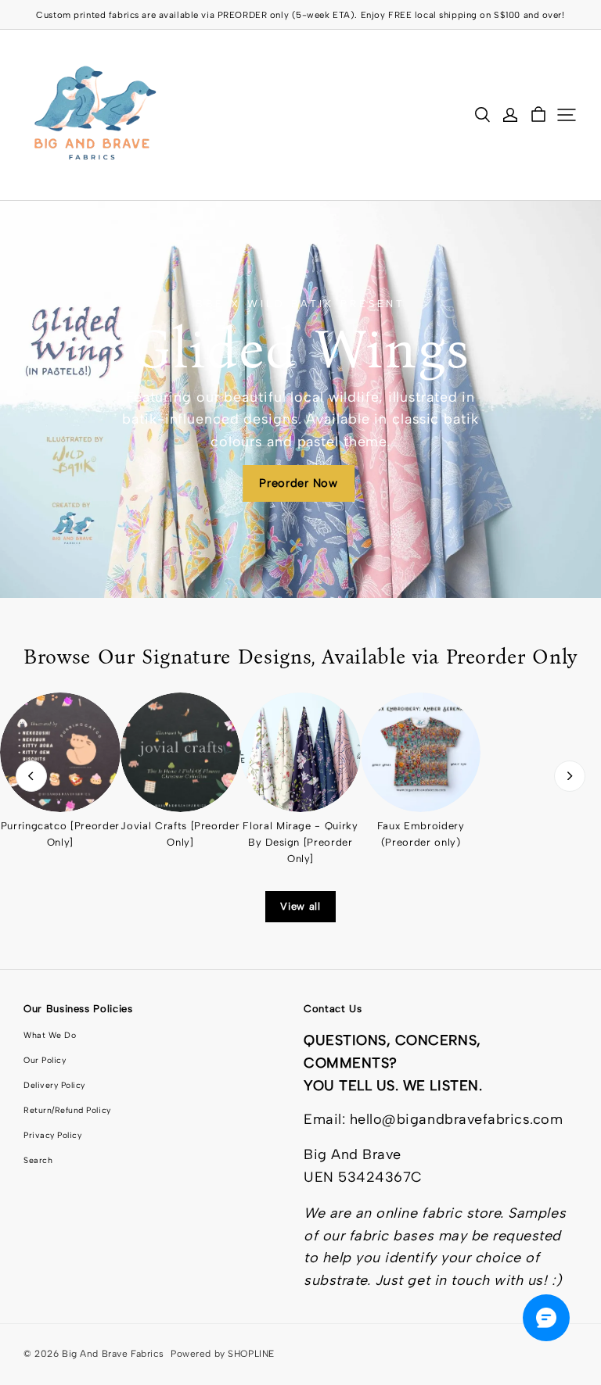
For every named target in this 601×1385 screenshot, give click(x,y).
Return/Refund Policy (67, 1110)
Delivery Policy (54, 1085)
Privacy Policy (52, 1135)
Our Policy (44, 1060)
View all (300, 906)
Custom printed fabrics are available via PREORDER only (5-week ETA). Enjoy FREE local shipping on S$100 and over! (300, 14)
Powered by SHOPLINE (223, 1353)
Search (37, 1160)
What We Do (49, 1035)
